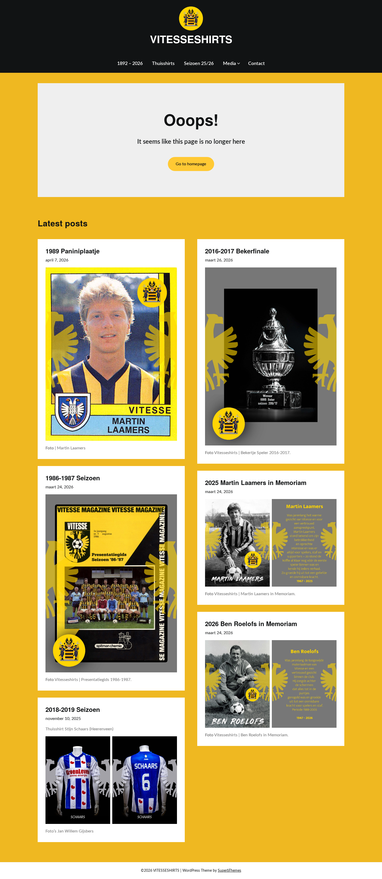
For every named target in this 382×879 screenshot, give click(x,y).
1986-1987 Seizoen (72, 477)
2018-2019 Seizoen (72, 709)
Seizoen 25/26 (199, 63)
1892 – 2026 (130, 63)
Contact (256, 63)
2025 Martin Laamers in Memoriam (255, 482)
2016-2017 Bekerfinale (237, 250)
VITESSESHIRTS (191, 39)
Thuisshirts (163, 63)
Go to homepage (191, 164)
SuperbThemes (229, 871)
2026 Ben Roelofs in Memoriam (251, 623)
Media (229, 63)
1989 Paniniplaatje (72, 250)
